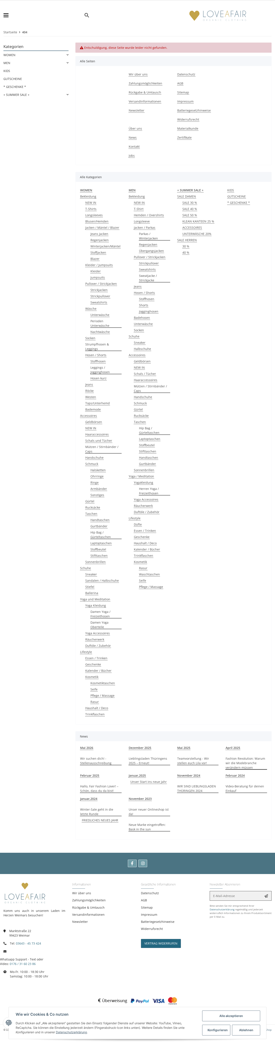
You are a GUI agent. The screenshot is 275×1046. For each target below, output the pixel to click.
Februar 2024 (235, 775)
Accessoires (88, 416)
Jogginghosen (148, 311)
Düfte (138, 524)
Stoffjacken (98, 252)
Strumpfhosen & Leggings (97, 346)
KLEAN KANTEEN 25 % (198, 221)
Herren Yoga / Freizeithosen (149, 491)
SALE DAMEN (186, 196)
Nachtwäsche (100, 332)
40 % (185, 252)
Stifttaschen (99, 556)
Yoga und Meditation (95, 599)
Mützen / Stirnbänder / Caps (101, 449)
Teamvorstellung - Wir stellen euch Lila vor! (193, 760)
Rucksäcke (92, 507)
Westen (90, 397)
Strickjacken (99, 290)
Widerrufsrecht (152, 929)
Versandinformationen (88, 915)
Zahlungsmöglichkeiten (89, 900)
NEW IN (90, 203)
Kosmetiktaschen (102, 683)
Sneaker (91, 574)
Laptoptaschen (101, 543)
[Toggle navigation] (43, 15)
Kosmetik (91, 677)
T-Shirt (139, 209)
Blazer (94, 259)
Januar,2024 (88, 799)
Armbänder (98, 489)
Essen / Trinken (96, 658)
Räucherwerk (94, 639)
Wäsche (90, 309)
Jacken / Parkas (144, 227)
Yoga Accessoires (97, 633)
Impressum (149, 915)
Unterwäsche (99, 315)
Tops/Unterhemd (97, 403)
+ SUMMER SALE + (16, 95)
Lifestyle (86, 652)
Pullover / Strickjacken (101, 284)
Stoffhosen (98, 361)
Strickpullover (100, 296)
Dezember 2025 (140, 748)
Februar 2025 (89, 775)
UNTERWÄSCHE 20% (196, 234)
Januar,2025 (137, 775)
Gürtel (89, 501)
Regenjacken (99, 240)
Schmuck (91, 464)
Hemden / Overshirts (149, 215)
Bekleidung (88, 196)
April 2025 (233, 748)
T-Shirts (90, 209)
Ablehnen (246, 1030)
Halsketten (98, 470)
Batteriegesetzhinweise (157, 922)
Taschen (91, 514)
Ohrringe (97, 476)
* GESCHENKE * (238, 203)
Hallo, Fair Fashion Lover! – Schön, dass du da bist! (99, 788)
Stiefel (89, 587)
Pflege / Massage (102, 695)
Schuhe (85, 568)
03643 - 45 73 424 (28, 943)
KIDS (230, 190)
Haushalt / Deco (96, 708)
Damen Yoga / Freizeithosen (100, 614)
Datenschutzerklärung (222, 909)
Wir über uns (81, 893)
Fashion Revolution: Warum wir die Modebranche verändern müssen (245, 763)
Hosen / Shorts (95, 355)
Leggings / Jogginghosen (100, 369)
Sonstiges (97, 495)
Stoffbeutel (98, 549)
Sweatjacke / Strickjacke (148, 278)
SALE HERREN (187, 240)
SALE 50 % (189, 215)
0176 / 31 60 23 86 (23, 964)
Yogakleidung (143, 482)
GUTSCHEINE (236, 196)
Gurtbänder (98, 526)
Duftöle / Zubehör (98, 646)
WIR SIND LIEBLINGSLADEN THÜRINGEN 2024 (196, 788)
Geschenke (93, 664)
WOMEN (9, 55)
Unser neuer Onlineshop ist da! (149, 811)
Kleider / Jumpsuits (99, 265)
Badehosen (142, 318)
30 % (185, 246)
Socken (90, 338)
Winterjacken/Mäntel (105, 246)
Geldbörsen (93, 422)
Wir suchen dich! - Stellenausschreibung (96, 760)
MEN (6, 63)
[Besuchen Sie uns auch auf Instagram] (142, 863)
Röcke (89, 391)
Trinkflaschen (95, 714)
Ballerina (91, 593)
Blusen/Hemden (96, 221)
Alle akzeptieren (231, 1016)
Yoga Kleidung (95, 605)
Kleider (95, 271)
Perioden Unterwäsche (99, 323)
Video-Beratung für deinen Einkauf (245, 788)
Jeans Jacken (99, 234)
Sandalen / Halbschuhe (102, 580)
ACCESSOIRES (192, 227)
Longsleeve (142, 221)
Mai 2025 (183, 748)
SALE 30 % (189, 203)
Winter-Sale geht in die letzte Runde (96, 811)
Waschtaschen (149, 574)
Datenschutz (150, 893)
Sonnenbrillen (95, 562)
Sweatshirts (98, 302)
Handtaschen (100, 520)
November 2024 (188, 775)
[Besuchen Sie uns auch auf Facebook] (132, 863)
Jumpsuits (97, 277)
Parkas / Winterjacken (148, 236)
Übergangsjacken (151, 251)
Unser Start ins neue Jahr (148, 782)
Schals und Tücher (98, 441)
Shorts (143, 305)
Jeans (89, 384)
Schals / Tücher (145, 374)
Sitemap (147, 907)
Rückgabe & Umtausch (88, 907)
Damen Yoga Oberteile (99, 624)
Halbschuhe (142, 349)
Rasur (94, 702)
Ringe (94, 482)
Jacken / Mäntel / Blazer (102, 227)
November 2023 (140, 799)
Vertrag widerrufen (160, 943)
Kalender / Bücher (98, 671)
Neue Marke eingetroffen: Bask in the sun (147, 827)
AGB (144, 900)
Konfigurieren (218, 1030)
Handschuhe (94, 458)
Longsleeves (94, 215)
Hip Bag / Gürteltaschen (100, 534)
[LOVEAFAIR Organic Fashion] (218, 15)
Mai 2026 (86, 748)
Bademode (93, 409)
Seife (94, 689)
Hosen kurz (98, 378)
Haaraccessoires (97, 434)
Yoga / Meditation (141, 476)
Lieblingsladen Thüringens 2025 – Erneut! (148, 760)
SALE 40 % (189, 209)
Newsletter (80, 922)
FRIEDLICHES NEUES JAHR (100, 820)
